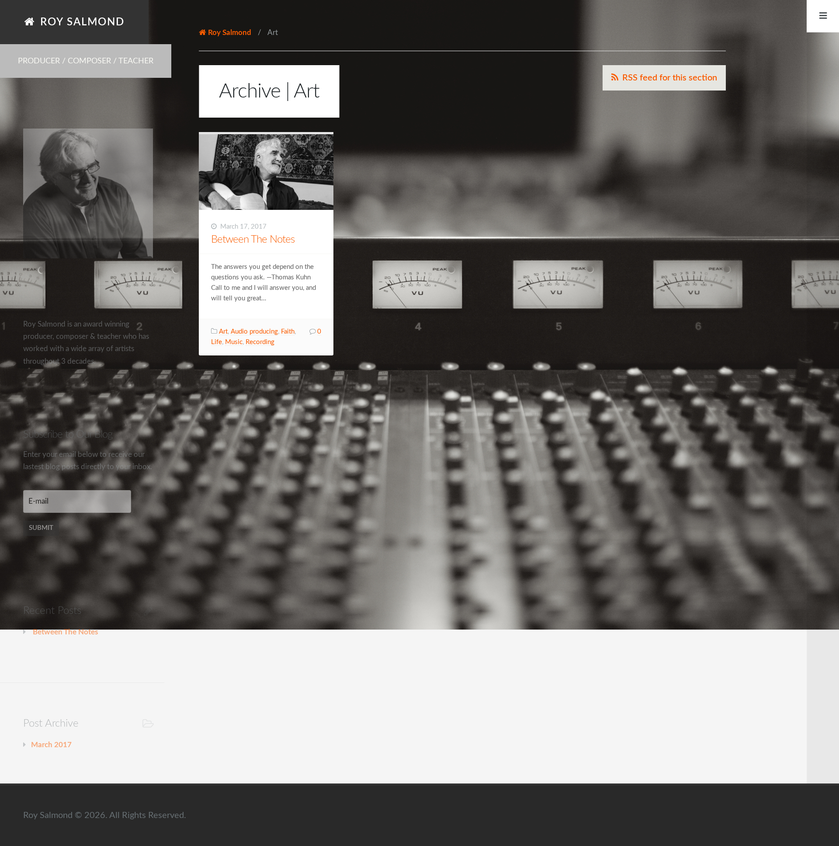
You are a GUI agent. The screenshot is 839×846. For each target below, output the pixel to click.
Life (216, 342)
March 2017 (51, 745)
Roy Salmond (82, 22)
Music (234, 342)
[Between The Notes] (266, 172)
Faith (288, 331)
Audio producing (254, 331)
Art (223, 331)
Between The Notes (253, 239)
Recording (260, 342)
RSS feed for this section (669, 77)
